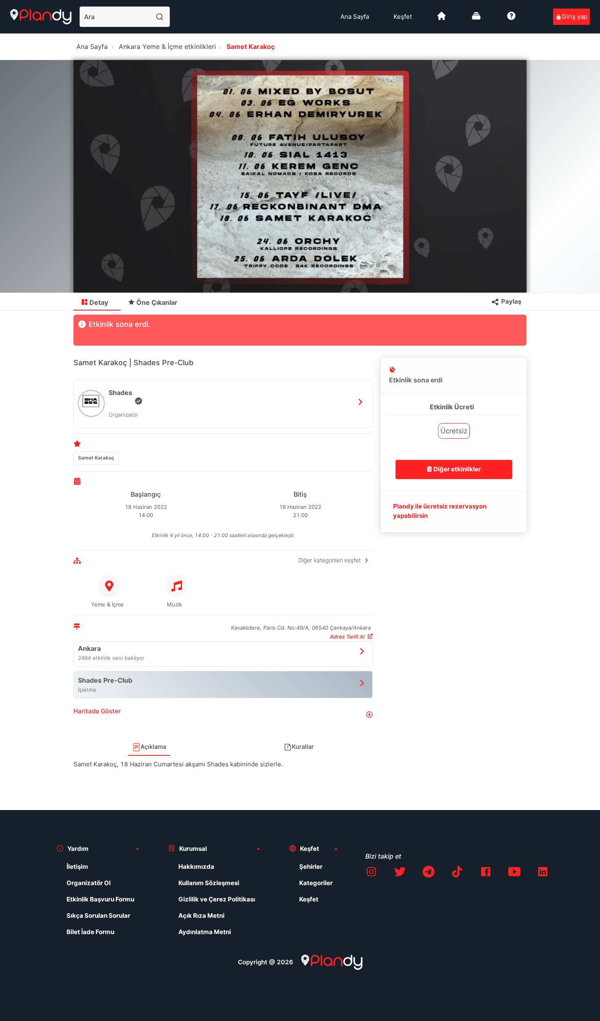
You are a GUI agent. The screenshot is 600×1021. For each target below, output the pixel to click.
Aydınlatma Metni (204, 932)
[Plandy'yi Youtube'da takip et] (514, 873)
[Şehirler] (441, 19)
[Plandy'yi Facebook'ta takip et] (486, 873)
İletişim (77, 866)
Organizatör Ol (89, 883)
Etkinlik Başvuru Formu (100, 899)
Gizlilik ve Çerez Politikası (216, 899)
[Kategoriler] (476, 19)
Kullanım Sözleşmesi (208, 883)
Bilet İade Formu (90, 932)
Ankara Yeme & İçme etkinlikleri (167, 46)
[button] (223, 714)
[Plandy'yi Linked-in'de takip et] (543, 873)
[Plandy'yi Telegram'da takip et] (428, 873)
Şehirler (310, 866)
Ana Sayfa (354, 16)
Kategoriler (316, 883)
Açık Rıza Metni (201, 915)
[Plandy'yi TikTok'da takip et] (457, 873)
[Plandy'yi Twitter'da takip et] (400, 873)
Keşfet (402, 16)
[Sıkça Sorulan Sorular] (511, 19)
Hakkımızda (196, 866)
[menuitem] (355, 16)
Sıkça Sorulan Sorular (98, 915)
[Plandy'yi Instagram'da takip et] (371, 873)
